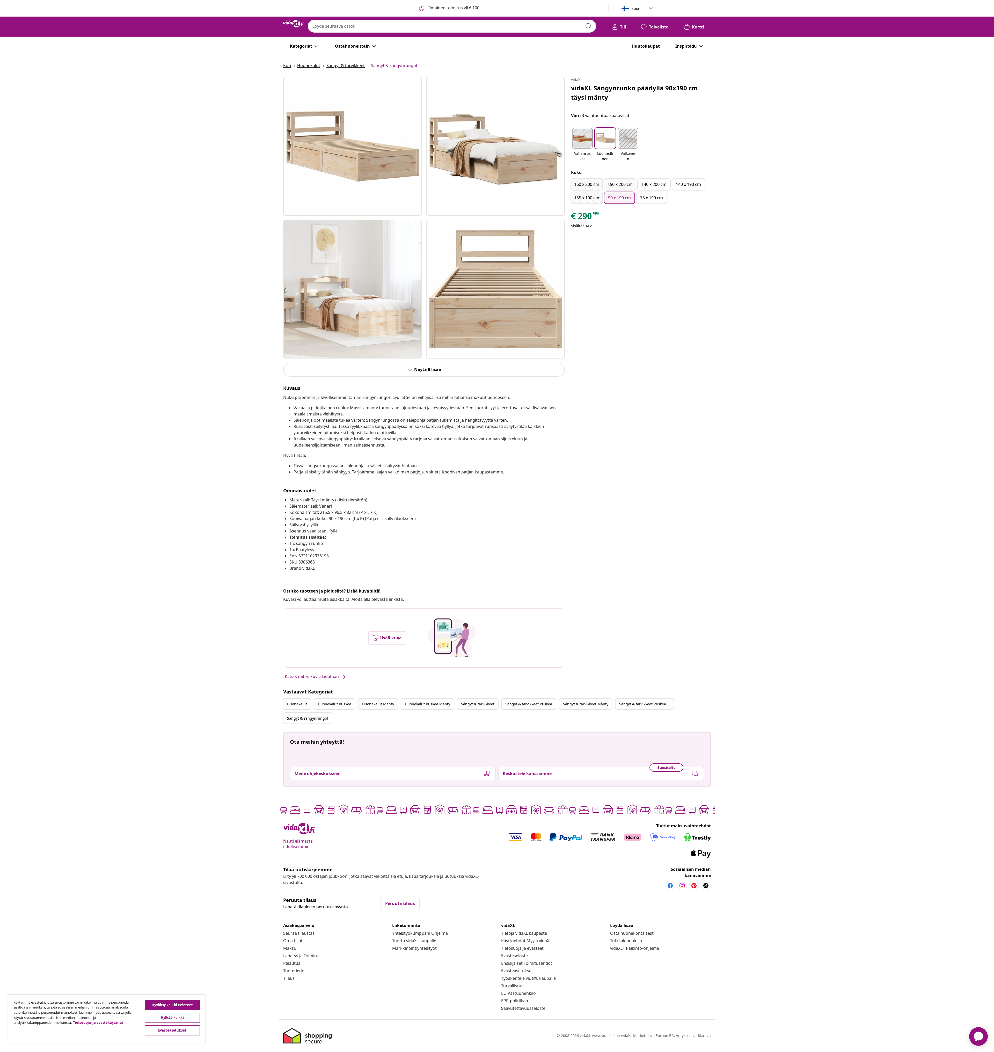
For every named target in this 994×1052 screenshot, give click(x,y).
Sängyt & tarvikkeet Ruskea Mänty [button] (646, 704)
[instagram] (682, 885)
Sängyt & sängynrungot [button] (307, 718)
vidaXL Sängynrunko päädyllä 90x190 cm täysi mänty (634, 92)
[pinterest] (694, 885)
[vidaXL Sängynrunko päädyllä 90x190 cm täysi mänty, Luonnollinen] (352, 146)
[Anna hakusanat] (588, 26)
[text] (585, 217)
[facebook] (670, 885)
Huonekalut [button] (297, 704)
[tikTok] (705, 885)
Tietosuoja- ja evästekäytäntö (98, 1022)
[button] (582, 145)
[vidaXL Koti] (293, 23)
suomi (637, 8)
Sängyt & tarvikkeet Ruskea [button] (528, 704)
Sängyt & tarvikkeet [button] (477, 704)
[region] (106, 1019)
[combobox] (452, 26)
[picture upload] (451, 638)
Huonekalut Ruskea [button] (334, 704)
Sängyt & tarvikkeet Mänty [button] (585, 704)
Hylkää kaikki (172, 1017)
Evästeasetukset (517, 971)
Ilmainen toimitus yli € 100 (453, 8)
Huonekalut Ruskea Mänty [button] (427, 704)
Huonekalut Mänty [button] (378, 704)
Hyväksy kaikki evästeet (172, 1005)
